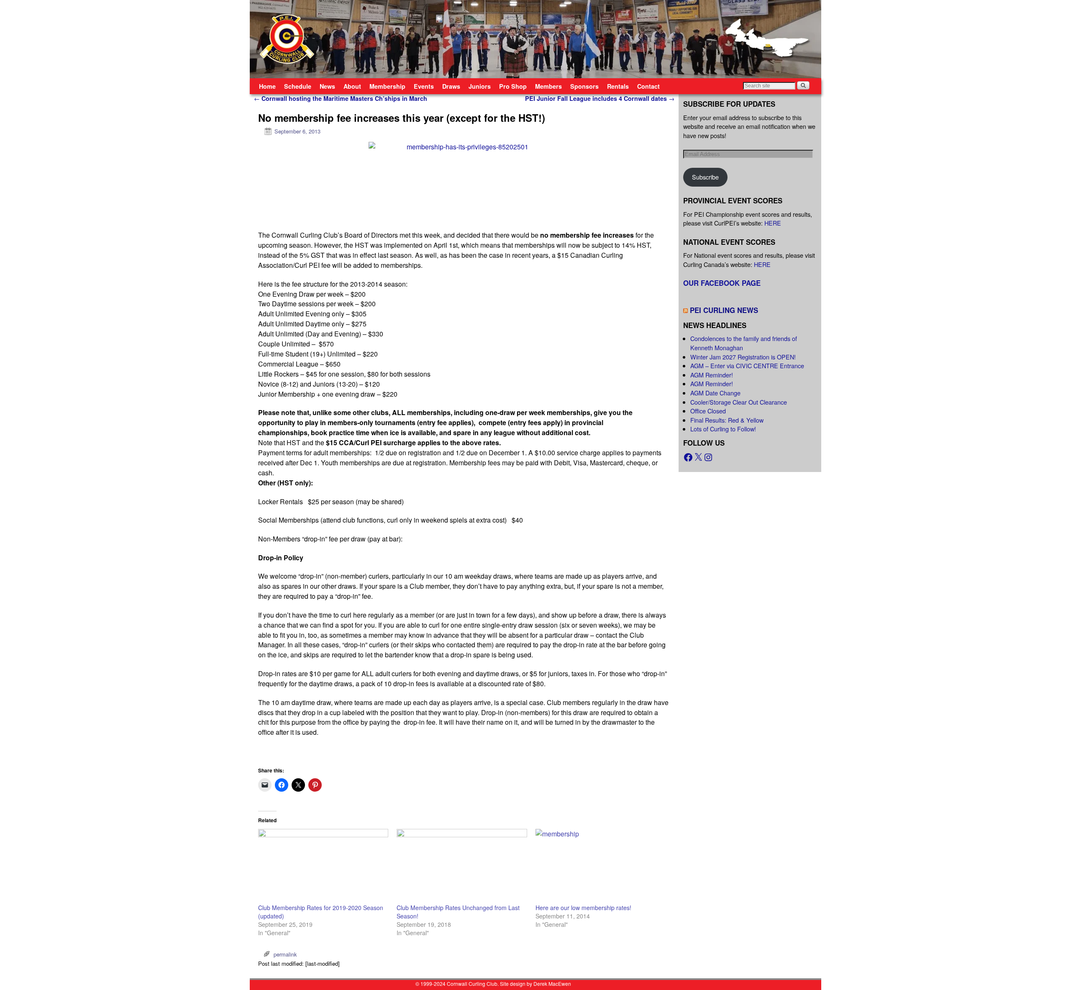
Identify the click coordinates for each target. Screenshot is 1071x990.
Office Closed (708, 410)
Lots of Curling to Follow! (723, 428)
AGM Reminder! (711, 374)
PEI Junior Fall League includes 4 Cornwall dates (599, 98)
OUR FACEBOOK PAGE (722, 283)
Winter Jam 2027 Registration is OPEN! (743, 356)
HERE (772, 222)
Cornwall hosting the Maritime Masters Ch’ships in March (340, 98)
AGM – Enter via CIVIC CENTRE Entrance (747, 365)
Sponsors (584, 86)
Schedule (297, 86)
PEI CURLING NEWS (724, 310)
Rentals (618, 86)
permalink (285, 954)
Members (548, 86)
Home (267, 86)
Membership (387, 86)
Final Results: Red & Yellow (727, 419)
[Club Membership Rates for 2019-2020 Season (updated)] (323, 866)
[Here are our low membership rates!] (601, 866)
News (327, 86)
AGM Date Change (715, 392)
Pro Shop (513, 86)
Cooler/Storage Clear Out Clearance (738, 402)
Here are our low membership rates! (583, 907)
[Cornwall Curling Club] (535, 39)
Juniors (480, 86)
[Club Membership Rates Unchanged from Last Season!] (462, 866)
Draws (451, 86)
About (352, 86)
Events (424, 86)
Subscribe (705, 176)
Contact (648, 86)
